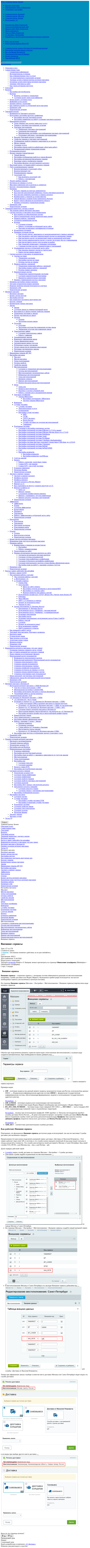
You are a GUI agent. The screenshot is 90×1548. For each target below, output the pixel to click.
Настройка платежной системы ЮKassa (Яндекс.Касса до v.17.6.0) (43, 432)
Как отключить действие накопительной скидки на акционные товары (45, 236)
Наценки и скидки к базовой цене (31, 391)
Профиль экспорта (21, 478)
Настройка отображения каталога (26, 793)
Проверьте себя (15, 107)
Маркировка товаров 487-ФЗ (20, 353)
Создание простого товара (28, 789)
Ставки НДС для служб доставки (30, 466)
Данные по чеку (24, 604)
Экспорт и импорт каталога (24, 476)
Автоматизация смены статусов (26, 343)
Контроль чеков (15, 634)
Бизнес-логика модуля (18, 296)
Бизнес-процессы (11, 56)
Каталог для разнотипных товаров (22, 187)
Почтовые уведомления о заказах (26, 349)
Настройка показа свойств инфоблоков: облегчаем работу (35, 147)
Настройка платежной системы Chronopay (34, 444)
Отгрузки (17, 323)
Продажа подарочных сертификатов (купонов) (36, 228)
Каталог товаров (16, 301)
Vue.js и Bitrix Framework (14, 33)
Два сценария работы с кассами (21, 575)
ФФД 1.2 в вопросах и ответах (29, 600)
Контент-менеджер (12, 5)
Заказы (12, 305)
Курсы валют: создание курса (21, 100)
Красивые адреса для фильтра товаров (28, 161)
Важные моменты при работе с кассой (37, 593)
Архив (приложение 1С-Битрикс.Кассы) (29, 606)
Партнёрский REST (12, 58)
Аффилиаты (14, 501)
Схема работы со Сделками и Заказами (33, 727)
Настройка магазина (17, 355)
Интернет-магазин (12, 292)
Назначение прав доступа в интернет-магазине (27, 541)
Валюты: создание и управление (26, 96)
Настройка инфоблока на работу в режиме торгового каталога (37, 119)
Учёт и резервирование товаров (21, 167)
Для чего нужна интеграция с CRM (27, 688)
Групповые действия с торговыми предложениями (37, 135)
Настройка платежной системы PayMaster (34, 438)
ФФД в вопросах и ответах (28, 628)
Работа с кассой (24, 620)
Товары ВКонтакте (25, 397)
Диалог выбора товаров (18, 181)
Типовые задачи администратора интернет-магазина (29, 80)
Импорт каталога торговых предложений (34, 498)
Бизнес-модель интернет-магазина (22, 539)
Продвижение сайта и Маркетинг (18, 7)
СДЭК (25, 416)
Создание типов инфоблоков (25, 775)
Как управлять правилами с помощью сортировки (37, 244)
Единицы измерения (22, 468)
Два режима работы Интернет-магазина (25, 210)
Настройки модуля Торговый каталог (28, 117)
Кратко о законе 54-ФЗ (18, 573)
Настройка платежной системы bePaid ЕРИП (35, 448)
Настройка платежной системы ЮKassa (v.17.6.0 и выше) (39, 430)
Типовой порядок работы (19, 743)
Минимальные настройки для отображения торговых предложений (43, 133)
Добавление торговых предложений (32, 129)
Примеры (13, 189)
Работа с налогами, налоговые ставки (32, 462)
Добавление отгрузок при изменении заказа (34, 329)
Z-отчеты (21, 622)
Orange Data (22, 583)
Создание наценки (25, 765)
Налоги (17, 460)
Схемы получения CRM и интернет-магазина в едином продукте (42, 703)
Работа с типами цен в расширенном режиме (35, 393)
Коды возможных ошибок (28, 626)
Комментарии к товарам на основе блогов (30, 545)
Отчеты (12, 531)
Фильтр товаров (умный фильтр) (22, 153)
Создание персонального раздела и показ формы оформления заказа (43, 563)
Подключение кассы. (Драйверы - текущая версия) (37, 610)
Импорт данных (24, 492)
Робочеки (22, 597)
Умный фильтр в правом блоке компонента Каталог (33, 199)
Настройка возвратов (26, 452)
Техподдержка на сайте (23, 551)
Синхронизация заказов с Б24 (21, 696)
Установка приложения (27, 614)
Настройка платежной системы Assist (32, 436)
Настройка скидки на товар (28, 260)
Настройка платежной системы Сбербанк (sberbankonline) (40, 440)
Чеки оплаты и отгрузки (19, 638)
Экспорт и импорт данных (20, 474)
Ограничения (23, 410)
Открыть (4, 822)
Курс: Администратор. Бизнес (12, 2)
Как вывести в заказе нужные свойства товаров (32, 311)
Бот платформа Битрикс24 (15, 52)
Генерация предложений (27, 131)
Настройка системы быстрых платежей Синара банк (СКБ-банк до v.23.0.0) (46, 442)
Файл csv (21, 490)
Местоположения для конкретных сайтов (33, 373)
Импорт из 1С (19, 484)
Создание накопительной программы (32, 276)
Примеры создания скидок (24, 232)
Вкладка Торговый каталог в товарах (28, 137)
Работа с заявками (25, 335)
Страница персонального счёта (25, 662)
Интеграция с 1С (11, 20)
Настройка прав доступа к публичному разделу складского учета (38, 733)
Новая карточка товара (22, 715)
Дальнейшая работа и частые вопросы (28, 694)
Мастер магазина (20, 359)
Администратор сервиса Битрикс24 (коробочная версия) (26, 48)
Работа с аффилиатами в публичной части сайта (32, 515)
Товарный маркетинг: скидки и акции (19, 208)
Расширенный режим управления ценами (29, 149)
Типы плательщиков (21, 361)
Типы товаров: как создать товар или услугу (30, 123)
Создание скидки (20, 796)
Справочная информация (19, 72)
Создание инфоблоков (22, 777)
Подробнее (9, 1101)
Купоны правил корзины (27, 270)
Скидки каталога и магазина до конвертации (26, 254)
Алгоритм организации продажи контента (34, 555)
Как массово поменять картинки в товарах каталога (33, 195)
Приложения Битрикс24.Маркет (17, 54)
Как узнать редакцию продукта (21, 86)
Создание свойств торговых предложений (30, 781)
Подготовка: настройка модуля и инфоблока (26, 115)
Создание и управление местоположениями (34, 369)
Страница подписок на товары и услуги (29, 670)
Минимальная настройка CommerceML (28, 690)
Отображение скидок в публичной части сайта (31, 248)
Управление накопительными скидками (33, 274)
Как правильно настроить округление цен (25, 300)
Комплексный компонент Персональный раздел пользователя (37, 660)
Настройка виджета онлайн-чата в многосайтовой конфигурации (43, 713)
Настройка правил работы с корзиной (32, 268)
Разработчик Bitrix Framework (16, 25)
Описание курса (11, 68)
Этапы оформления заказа (24, 341)
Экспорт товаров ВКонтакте (33, 400)
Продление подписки (22, 525)
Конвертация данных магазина (21, 303)
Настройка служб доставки (28, 412)
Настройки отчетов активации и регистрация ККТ (42, 589)
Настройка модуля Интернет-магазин (28, 769)
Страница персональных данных (26, 666)
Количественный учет (22, 171)
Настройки (22, 547)
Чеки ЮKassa (23, 598)
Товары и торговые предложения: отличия (30, 125)
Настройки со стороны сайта (33, 591)
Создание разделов (21, 783)
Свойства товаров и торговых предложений (30, 139)
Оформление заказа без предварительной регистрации (30, 678)
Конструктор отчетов (22, 535)
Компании (18, 402)
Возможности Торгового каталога (22, 113)
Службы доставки (21, 404)
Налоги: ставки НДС (22, 767)
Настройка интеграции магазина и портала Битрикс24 (34, 692)
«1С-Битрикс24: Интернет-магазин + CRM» (26, 697)
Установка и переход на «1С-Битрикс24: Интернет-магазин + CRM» (39, 701)
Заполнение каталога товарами (25, 787)
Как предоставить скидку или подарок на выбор (36, 242)
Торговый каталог (12, 111)
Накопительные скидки (23, 272)
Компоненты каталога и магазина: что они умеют (23, 648)
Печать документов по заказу (25, 315)
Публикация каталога (18, 151)
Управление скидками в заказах (26, 313)
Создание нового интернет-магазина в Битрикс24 (37, 709)
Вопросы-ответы (16, 642)
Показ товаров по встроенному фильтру (25, 654)
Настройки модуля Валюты (20, 92)
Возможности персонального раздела (28, 658)
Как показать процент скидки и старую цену (35, 250)
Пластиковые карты (21, 527)
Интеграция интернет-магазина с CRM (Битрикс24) (29, 686)
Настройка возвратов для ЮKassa (35, 456)
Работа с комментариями (27, 549)
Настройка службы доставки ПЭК (31, 800)
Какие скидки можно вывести (29, 252)
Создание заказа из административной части (31, 309)
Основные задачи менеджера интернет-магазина (28, 82)
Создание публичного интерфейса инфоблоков (36, 561)
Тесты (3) (8, 818)
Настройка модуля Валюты (20, 747)
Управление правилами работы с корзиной (34, 266)
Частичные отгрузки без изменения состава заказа (37, 327)
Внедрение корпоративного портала (18, 50)
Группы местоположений (28, 371)
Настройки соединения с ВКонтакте (36, 399)
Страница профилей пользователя (27, 668)
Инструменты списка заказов (29, 729)
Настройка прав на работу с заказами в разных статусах (39, 565)
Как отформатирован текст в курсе (23, 76)
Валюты (8, 90)
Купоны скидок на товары (28, 262)
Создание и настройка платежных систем (34, 428)
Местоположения (20, 367)
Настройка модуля (16, 298)
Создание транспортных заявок (30, 333)
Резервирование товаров (23, 173)
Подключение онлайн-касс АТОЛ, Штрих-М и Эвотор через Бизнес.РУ (45, 595)
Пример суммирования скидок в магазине (30, 280)
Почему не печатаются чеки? (29, 602)
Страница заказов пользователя (26, 664)
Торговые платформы (22, 395)
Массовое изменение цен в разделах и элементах (28, 185)
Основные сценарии (26, 725)
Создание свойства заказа (23, 806)
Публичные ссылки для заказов (26, 345)
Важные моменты (25, 723)
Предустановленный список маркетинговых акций (33, 216)
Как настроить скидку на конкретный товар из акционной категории (44, 238)
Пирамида (18, 511)
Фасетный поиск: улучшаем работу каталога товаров (29, 165)
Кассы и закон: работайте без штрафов (19, 571)
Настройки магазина (17, 795)
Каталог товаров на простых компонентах (30, 191)
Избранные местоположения (29, 375)
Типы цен (22, 387)
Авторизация (6, 64)
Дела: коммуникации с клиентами (27, 717)
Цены (16, 385)
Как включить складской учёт (29, 177)
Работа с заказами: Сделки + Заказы (27, 721)
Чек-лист (17, 357)
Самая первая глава (12, 70)
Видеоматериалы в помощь (20, 74)
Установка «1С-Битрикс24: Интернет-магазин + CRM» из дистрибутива (45, 705)
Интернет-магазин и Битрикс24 (17, 684)
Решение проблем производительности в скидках (28, 286)
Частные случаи (16, 816)
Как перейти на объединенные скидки (28, 214)
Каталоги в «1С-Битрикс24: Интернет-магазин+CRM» (38, 731)
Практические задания (18, 109)
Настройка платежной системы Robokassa (34, 434)
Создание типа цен (25, 763)
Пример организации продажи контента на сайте (32, 553)
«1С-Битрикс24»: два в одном (25, 699)
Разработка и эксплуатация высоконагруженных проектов (27, 37)
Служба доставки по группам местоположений (40, 422)
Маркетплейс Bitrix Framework (16, 29)
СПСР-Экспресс (29, 418)
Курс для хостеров (12, 41)
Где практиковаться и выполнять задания (25, 78)
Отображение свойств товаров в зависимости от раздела (35, 141)
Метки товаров (19, 143)
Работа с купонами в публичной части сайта (35, 226)
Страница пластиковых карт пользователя (30, 674)
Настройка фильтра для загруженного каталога (31, 163)
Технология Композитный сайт (17, 27)
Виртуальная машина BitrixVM (17, 43)
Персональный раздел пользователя (23, 656)
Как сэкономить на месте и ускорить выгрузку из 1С (33, 486)
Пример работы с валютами (20, 103)
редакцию (12, 962)
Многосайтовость (12, 31)
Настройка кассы (24, 616)
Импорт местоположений (28, 381)
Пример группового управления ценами (29, 202)
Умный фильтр (19, 155)
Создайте (8, 1152)
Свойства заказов (20, 365)
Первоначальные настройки (20, 749)
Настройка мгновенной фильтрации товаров (31, 159)
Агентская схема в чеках (19, 640)
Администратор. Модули (14, 16)
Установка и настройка (13, 9)
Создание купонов (25, 224)
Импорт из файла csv (22, 488)
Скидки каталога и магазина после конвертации (28, 212)
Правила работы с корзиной (24, 218)
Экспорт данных (16, 814)
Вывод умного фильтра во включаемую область (32, 201)
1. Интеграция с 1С (21, 579)
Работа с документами (26, 179)
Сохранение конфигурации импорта (32, 494)
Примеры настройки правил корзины (24, 282)
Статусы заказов (20, 458)
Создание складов (21, 810)
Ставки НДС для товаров (27, 464)
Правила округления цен (27, 389)
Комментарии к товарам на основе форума (30, 197)
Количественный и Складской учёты (28, 169)
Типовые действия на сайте (20, 84)
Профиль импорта (21, 480)
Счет (20, 450)
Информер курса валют (18, 102)
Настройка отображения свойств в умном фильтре (33, 157)
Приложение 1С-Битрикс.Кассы (30, 608)
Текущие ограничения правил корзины (24, 284)
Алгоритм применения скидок (25, 220)
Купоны (17, 222)
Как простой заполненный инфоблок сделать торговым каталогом (39, 193)
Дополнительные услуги (27, 408)
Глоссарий (9, 88)
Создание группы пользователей (30, 557)
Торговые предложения (23, 127)
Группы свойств (20, 363)
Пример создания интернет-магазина (19, 739)
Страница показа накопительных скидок (29, 672)
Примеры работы (16, 543)
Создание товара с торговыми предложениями (35, 791)
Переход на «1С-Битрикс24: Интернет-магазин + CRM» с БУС (41, 707)
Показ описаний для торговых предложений (26, 676)
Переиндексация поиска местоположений (34, 383)
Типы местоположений (27, 377)
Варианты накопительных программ (32, 278)
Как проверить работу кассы (20, 630)
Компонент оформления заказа (25, 339)
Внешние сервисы (25, 379)
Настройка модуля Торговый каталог (28, 753)
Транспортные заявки (22, 331)
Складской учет (20, 175)
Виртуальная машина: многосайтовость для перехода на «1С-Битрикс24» (45, 711)
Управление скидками (26, 258)
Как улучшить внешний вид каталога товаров (27, 652)
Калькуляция (19, 509)
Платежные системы (22, 426)
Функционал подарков (22, 230)
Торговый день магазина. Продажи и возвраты (27, 632)
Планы (16, 505)
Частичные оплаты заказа (28, 321)
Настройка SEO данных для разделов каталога (31, 785)
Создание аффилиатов (22, 507)
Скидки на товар (20, 256)
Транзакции (18, 513)
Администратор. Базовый (14, 14)
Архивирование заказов (23, 337)
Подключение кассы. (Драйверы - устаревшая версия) (38, 612)
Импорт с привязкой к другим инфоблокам (34, 496)
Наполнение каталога (18, 121)
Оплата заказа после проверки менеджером (30, 347)
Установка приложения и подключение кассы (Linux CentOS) (41, 618)
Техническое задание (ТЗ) (19, 745)
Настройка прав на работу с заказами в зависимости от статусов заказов (41, 755)
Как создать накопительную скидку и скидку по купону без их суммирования (47, 240)
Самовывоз (27, 424)
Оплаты (17, 317)
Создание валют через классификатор (28, 98)
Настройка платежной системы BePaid (32, 446)
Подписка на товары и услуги (21, 183)
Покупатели (14, 519)
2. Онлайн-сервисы (21, 581)
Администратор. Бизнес (14, 18)
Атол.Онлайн (23, 585)
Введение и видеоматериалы (20, 741)
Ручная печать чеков (17, 636)
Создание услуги (20, 145)
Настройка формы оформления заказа (28, 719)
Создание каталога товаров (20, 771)
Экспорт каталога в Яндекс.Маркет (27, 482)
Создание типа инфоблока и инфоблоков (33, 559)
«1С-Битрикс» (30, 1544)
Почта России (28, 420)
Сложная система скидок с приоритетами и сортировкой (39, 246)
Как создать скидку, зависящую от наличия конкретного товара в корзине (46, 234)
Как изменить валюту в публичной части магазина (29, 105)
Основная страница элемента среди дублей (26, 650)
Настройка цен (19, 761)
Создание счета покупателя (24, 808)
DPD (24, 414)
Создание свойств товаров (24, 779)
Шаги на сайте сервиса (31, 587)
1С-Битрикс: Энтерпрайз (14, 35)
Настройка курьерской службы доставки (33, 802)
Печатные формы (20, 470)
